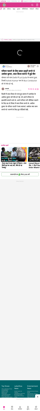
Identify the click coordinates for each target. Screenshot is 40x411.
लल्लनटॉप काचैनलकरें (20, 174)
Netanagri (4, 393)
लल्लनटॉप (7, 88)
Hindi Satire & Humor (18, 391)
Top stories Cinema (32, 393)
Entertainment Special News (31, 395)
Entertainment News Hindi (32, 391)
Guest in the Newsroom (5, 391)
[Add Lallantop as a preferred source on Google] (32, 66)
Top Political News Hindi (19, 396)
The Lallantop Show (7, 389)
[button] (37, 5)
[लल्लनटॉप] (4, 5)
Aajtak (8, 1)
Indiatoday (14, 1)
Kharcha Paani (5, 396)
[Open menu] (1, 9)
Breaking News (18, 395)
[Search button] (32, 5)
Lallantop (3, 1)
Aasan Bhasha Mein (7, 397)
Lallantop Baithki (6, 395)
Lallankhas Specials (19, 393)
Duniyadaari (5, 390)
